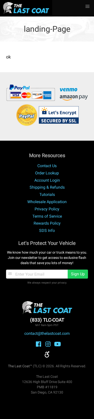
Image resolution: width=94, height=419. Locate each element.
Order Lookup (47, 173)
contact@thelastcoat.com (47, 333)
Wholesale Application (47, 201)
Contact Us (47, 165)
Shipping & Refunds (47, 187)
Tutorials (47, 194)
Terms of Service (47, 216)
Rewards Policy (47, 223)
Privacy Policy (47, 209)
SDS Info (47, 230)
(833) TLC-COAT (47, 320)
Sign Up (78, 274)
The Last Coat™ (20, 366)
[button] (87, 6)
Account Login (47, 180)
